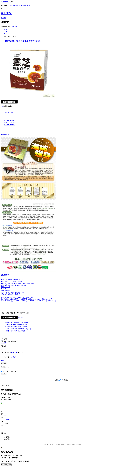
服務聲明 (78, 444)
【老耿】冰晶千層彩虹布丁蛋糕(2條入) (15, 331)
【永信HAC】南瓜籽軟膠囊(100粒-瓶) (15, 324)
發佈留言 (3, 373)
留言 (17, 352)
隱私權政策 (72, 444)
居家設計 (14, 26)
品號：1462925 (8, 112)
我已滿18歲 (4, 464)
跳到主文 (3, 18)
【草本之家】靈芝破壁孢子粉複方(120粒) (22, 41)
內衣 (2, 106)
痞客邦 (13, 352)
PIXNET (50, 444)
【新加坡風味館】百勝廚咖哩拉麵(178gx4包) (17, 329)
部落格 (6, 31)
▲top (2, 360)
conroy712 (3, 343)
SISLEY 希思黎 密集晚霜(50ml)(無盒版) (15, 327)
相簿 (5, 29)
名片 (5, 33)
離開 (10, 464)
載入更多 (3, 363)
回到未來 (6, 13)
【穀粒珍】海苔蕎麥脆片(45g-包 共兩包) (16, 322)
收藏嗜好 (14, 357)
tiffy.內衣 (20, 317)
